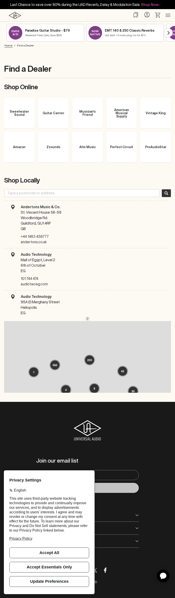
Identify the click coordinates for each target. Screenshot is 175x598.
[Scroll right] (168, 32)
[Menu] (167, 15)
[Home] (15, 15)
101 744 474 (29, 278)
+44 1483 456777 (35, 236)
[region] (87, 378)
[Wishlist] (135, 14)
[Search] (166, 193)
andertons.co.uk (34, 242)
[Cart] (157, 15)
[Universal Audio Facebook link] (105, 570)
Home (9, 45)
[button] (33, 372)
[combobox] (82, 193)
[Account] (146, 14)
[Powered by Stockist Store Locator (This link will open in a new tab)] (87, 319)
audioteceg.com (34, 284)
